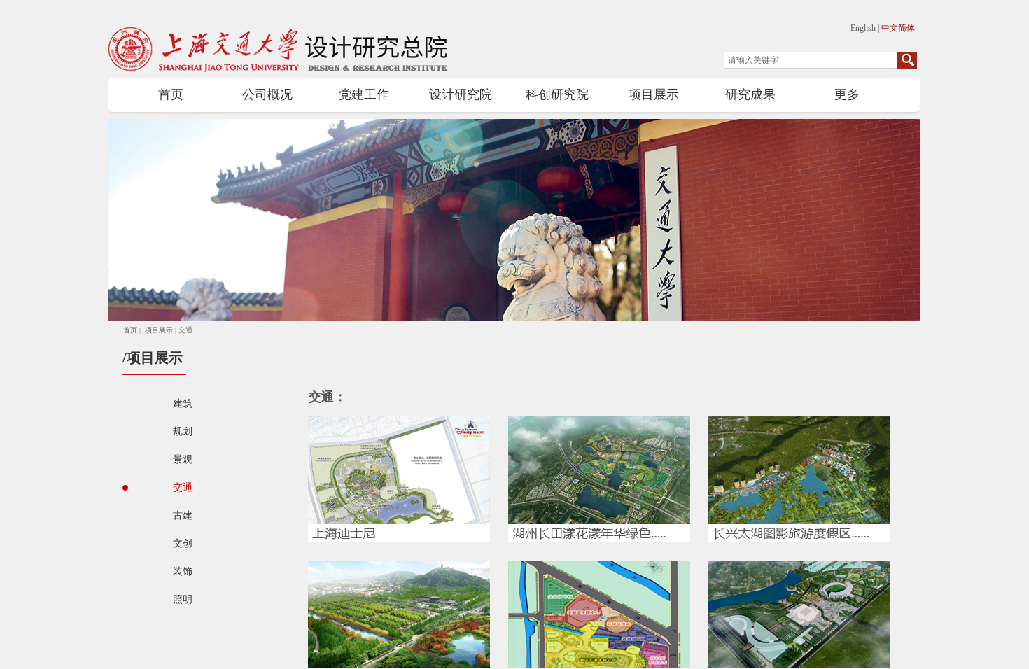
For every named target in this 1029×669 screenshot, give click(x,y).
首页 (170, 94)
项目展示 (654, 94)
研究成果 (750, 94)
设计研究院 (460, 94)
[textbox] (810, 60)
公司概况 (267, 94)
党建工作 (364, 94)
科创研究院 (557, 94)
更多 (847, 94)
